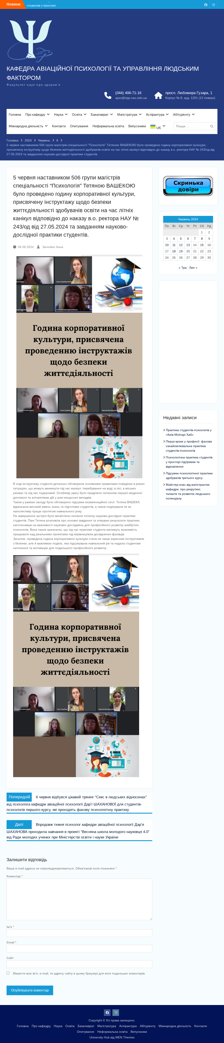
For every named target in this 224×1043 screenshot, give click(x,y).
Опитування (79, 126)
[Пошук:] (196, 126)
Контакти (59, 126)
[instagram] (213, 4)
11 (174, 245)
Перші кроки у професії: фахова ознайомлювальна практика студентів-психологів (189, 446)
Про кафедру (35, 114)
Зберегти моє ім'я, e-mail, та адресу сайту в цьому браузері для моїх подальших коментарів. (78, 973)
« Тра (183, 267)
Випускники (137, 126)
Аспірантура (155, 114)
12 (181, 245)
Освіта (77, 114)
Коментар (15, 876)
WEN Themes (125, 1037)
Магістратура (127, 114)
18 (174, 251)
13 (188, 245)
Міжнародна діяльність (26, 126)
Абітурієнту (181, 114)
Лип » (193, 267)
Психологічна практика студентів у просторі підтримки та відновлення (189, 462)
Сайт (10, 958)
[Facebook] (206, 4)
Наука (58, 114)
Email (11, 942)
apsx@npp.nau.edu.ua (131, 98)
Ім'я (10, 927)
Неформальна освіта (108, 126)
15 (202, 245)
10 (167, 245)
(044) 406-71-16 (128, 93)
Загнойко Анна (52, 247)
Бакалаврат (99, 114)
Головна (15, 114)
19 (181, 251)
